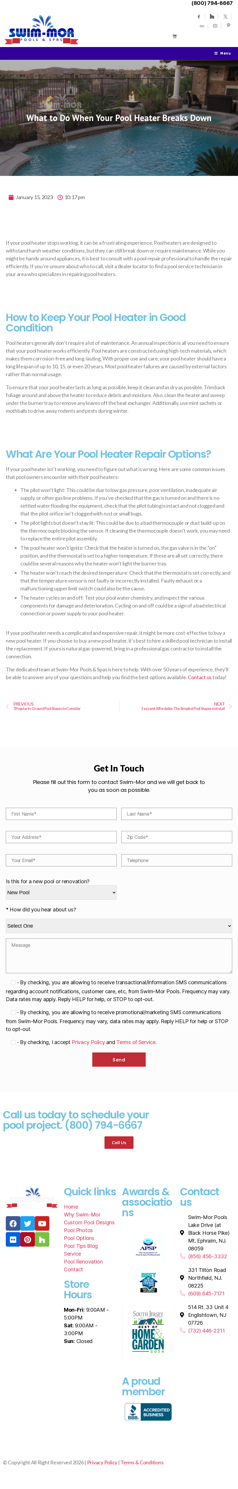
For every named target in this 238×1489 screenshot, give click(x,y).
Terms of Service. (136, 1042)
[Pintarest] (228, 25)
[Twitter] (225, 16)
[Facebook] (199, 16)
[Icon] (202, 26)
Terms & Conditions (141, 1462)
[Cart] (174, 36)
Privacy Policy (88, 1042)
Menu (225, 53)
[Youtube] (215, 26)
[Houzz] (212, 16)
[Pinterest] (27, 1239)
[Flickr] (13, 1239)
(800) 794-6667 (212, 3)
